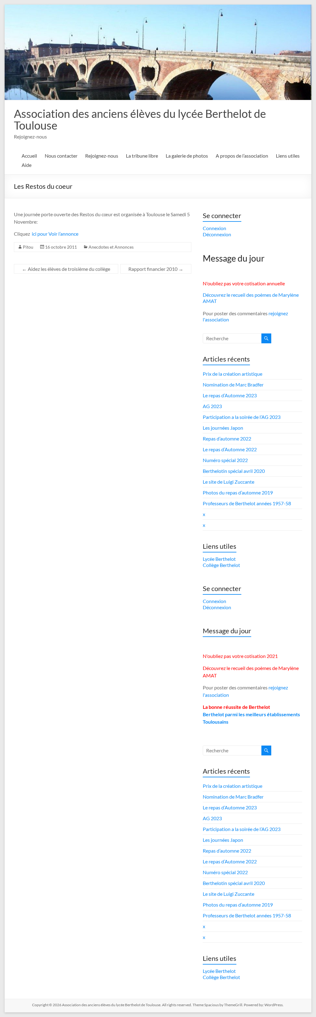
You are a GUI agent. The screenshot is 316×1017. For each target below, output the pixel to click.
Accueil (29, 156)
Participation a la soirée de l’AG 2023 (242, 417)
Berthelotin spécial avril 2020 (234, 471)
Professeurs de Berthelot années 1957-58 (247, 503)
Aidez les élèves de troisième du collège (66, 269)
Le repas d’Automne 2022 (230, 449)
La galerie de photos (187, 156)
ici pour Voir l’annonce (55, 234)
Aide (26, 165)
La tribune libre (142, 156)
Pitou (28, 247)
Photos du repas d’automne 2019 (238, 492)
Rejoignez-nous (101, 156)
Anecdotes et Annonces (111, 247)
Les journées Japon (223, 428)
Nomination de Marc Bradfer (233, 384)
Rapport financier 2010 (155, 269)
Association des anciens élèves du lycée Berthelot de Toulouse (140, 119)
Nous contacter (61, 156)
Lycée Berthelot (219, 559)
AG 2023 (212, 406)
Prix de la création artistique (232, 374)
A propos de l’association (242, 156)
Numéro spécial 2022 (225, 460)
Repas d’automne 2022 (227, 438)
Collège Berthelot (221, 565)
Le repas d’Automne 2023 (230, 395)
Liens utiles (288, 156)
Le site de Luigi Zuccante (228, 482)
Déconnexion (217, 234)
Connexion (214, 228)
